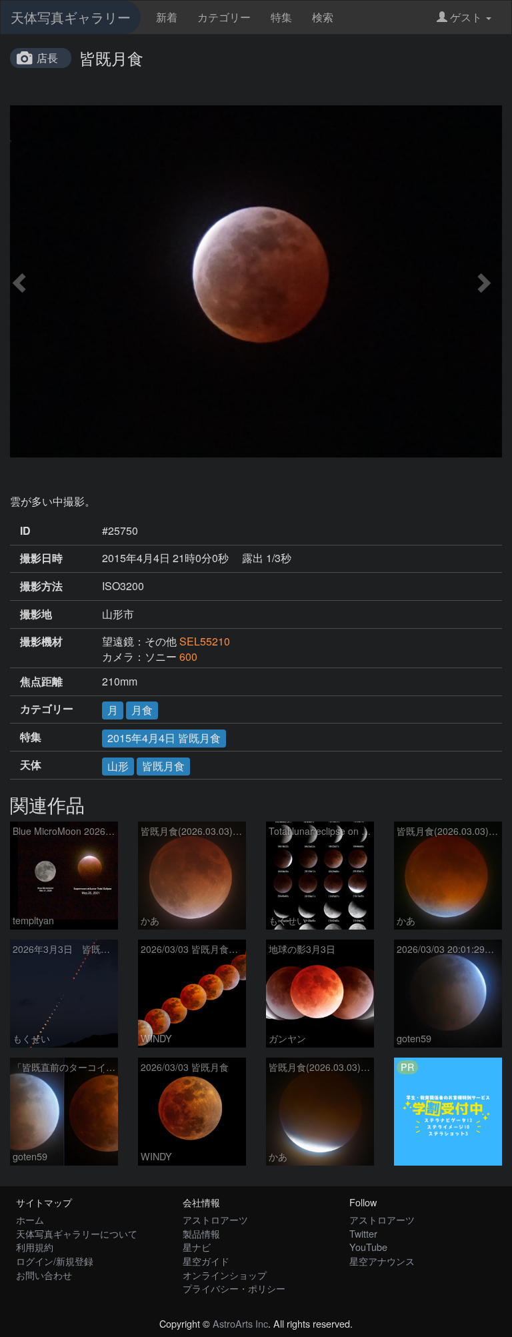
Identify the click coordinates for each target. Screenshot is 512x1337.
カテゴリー (224, 17)
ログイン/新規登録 (54, 1261)
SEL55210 (204, 641)
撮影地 (36, 614)
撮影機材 (41, 641)
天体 (30, 765)
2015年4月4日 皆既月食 (164, 738)
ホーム (30, 1219)
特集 (281, 17)
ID (25, 530)
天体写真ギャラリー (71, 17)
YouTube (368, 1247)
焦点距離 (41, 681)
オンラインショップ (225, 1275)
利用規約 (34, 1247)
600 (188, 656)
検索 (322, 17)
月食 (142, 710)
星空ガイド (206, 1261)
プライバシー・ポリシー (234, 1288)
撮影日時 (41, 558)
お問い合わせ (44, 1275)
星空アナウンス (382, 1261)
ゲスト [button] (466, 17)
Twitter (363, 1233)
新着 (166, 17)
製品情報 (201, 1233)
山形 (118, 766)
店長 (47, 57)
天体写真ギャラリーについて (76, 1233)
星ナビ (197, 1247)
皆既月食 (163, 766)
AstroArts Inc (240, 1323)
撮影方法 (41, 586)
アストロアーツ (215, 1219)
